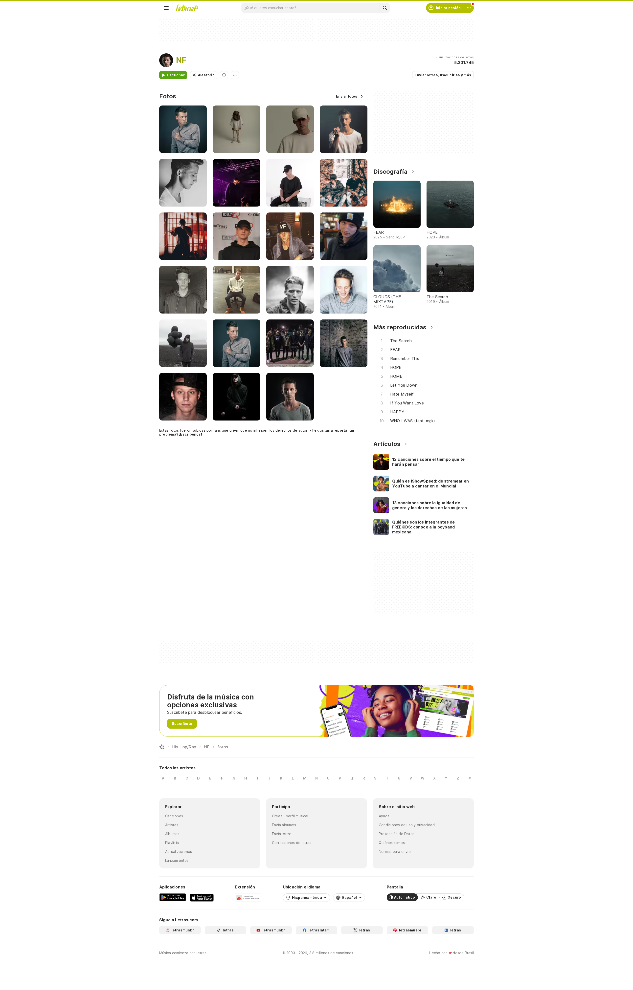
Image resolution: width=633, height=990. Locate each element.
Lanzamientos (177, 860)
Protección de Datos (396, 834)
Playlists (172, 843)
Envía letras (282, 834)
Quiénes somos (392, 843)
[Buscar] (385, 8)
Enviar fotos (346, 96)
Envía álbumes (284, 825)
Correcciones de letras (291, 843)
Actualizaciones (178, 851)
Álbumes (172, 834)
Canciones (174, 816)
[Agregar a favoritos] (224, 75)
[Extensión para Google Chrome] (248, 897)
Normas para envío (395, 851)
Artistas (171, 825)
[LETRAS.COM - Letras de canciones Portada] (187, 8)
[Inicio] (161, 746)
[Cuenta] (469, 8)
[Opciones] (235, 75)
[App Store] (202, 897)
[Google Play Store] (172, 897)
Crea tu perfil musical (290, 816)
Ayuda (384, 816)
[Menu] (166, 8)
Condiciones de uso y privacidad (407, 825)
